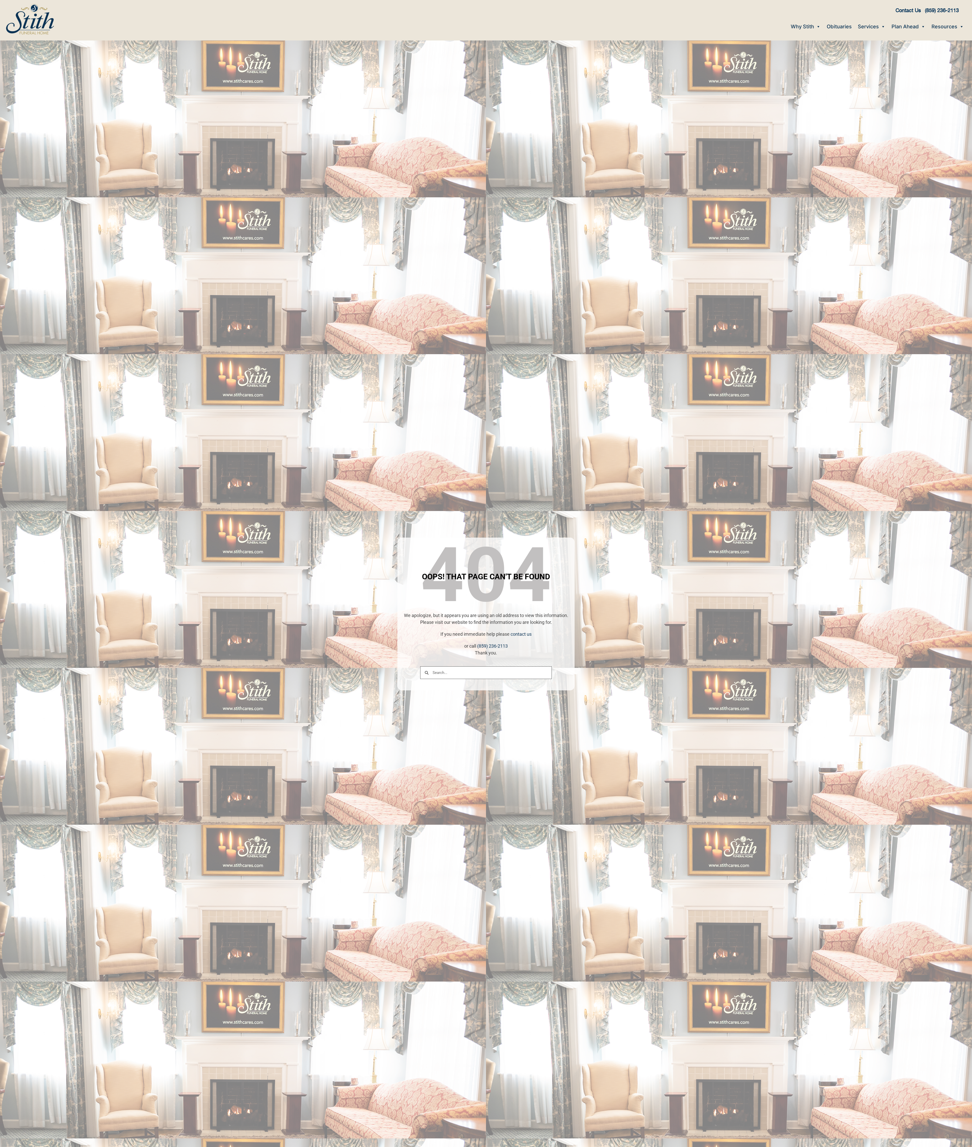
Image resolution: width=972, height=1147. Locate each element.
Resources (944, 27)
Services (868, 27)
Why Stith (802, 27)
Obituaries (839, 27)
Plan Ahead (905, 27)
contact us (521, 634)
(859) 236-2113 (492, 646)
